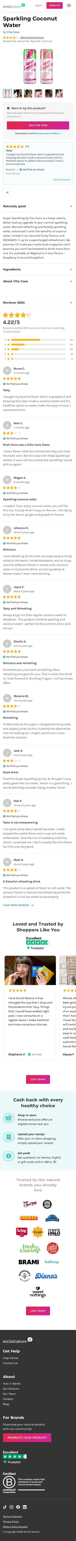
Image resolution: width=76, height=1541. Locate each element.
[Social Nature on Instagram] (11, 1507)
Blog (6, 1404)
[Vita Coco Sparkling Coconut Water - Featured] (7, 93)
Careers (8, 1399)
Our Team (9, 1393)
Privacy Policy (11, 1521)
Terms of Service (12, 1516)
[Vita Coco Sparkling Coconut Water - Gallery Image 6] (59, 93)
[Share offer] (7, 192)
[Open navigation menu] (69, 5)
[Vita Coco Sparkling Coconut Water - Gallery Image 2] (17, 93)
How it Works (12, 1383)
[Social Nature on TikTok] (5, 1507)
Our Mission (11, 1388)
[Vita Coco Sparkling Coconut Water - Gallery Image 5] (48, 93)
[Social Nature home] (14, 5)
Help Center (10, 1358)
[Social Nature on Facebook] (18, 1507)
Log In (38, 5)
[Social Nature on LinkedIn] (25, 1507)
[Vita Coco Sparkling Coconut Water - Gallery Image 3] (28, 93)
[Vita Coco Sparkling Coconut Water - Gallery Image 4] (38, 93)
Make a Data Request (15, 1526)
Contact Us (10, 1363)
